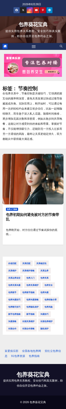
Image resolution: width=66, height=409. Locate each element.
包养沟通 (44, 292)
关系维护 (12, 270)
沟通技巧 (44, 314)
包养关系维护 (32, 285)
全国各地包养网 (31, 351)
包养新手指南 (28, 292)
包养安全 (49, 285)
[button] (61, 46)
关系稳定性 (41, 263)
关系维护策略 (28, 270)
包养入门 (30, 278)
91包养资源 (18, 356)
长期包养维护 (46, 321)
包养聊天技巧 (14, 307)
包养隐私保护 (32, 307)
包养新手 (12, 292)
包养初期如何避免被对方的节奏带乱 (32, 216)
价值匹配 (12, 263)
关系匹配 (26, 263)
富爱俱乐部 (11, 351)
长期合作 (12, 328)
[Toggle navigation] (33, 46)
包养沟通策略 (32, 299)
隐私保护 (44, 328)
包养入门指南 (12, 209)
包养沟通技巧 (14, 299)
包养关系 (44, 278)
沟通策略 (12, 321)
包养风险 (49, 307)
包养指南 (34, 356)
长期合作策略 (28, 328)
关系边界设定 (14, 278)
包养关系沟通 (14, 285)
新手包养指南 (14, 314)
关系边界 (44, 270)
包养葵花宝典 (33, 24)
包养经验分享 (51, 299)
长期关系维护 (28, 321)
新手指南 (30, 314)
